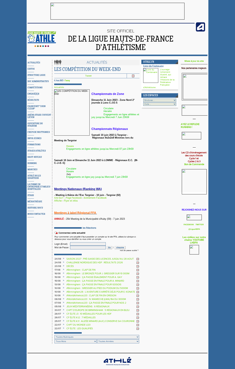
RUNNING (32, 163)
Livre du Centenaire (153, 66)
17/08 (57, 269)
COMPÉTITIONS (35, 87)
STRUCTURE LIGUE (37, 75)
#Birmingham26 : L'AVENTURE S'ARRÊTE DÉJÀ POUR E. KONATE (100, 291)
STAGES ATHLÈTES (37, 151)
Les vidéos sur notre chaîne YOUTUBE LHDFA (194, 240)
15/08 (58, 277)
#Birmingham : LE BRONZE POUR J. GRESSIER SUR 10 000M (97, 273)
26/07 (58, 313)
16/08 (58, 273)
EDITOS (31, 69)
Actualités (59, 87)
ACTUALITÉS (34, 63)
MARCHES (32, 169)
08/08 (58, 299)
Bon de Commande (194, 164)
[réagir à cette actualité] (138, 259)
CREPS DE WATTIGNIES (39, 132)
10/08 (58, 288)
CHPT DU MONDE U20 (78, 324)
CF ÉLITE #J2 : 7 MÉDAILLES (81, 317)
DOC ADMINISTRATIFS (38, 81)
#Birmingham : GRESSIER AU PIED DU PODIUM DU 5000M (97, 288)
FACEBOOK (189, 225)
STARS (31, 195)
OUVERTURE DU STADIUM (35, 124)
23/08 (58, 266)
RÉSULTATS (33, 100)
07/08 (58, 302)
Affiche (58, 200)
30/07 (58, 310)
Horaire (108, 111)
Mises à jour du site (194, 61)
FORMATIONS (34, 144)
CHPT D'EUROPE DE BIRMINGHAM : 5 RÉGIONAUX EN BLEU (97, 310)
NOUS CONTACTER (36, 214)
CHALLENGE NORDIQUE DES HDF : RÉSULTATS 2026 (94, 262)
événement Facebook (95, 197)
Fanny (67, 81)
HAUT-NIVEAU (35, 157)
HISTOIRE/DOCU (35, 208)
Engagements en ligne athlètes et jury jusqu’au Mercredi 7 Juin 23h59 (115, 116)
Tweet (88, 75)
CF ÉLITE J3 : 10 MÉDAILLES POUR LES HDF (88, 313)
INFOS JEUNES (34, 138)
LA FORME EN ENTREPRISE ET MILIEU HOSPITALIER (39, 186)
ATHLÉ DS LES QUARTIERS (34, 177)
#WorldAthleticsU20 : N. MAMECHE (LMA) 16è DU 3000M (96, 299)
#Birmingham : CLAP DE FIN (80, 269)
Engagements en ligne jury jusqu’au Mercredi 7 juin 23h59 (97, 177)
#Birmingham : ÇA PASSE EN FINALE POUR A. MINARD (95, 280)
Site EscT (59, 197)
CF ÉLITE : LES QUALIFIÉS (79, 328)
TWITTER (200, 225)
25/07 (58, 321)
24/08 (58, 258)
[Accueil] (42, 46)
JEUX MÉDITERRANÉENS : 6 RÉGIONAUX (87, 306)
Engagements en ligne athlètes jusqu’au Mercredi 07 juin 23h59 (99, 148)
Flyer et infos (71, 200)
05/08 (58, 306)
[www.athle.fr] (200, 30)
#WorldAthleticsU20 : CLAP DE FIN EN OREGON (91, 295)
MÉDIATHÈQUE (35, 201)
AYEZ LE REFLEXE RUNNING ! (190, 126)
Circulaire (108, 108)
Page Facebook (74, 197)
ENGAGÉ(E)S (33, 94)
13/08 (58, 284)
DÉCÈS (70, 266)
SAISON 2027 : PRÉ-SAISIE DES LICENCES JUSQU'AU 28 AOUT (100, 258)
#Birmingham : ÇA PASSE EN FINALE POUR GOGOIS (93, 284)
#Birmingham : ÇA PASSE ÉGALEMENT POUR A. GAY (94, 277)
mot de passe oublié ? (129, 250)
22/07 (58, 324)
